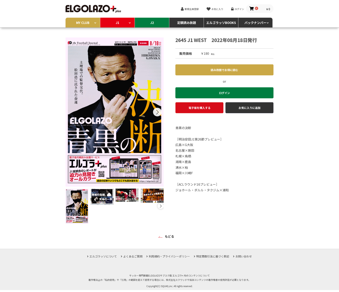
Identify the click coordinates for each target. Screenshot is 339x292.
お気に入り (217, 9)
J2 (152, 22)
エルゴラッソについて (103, 256)
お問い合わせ (243, 256)
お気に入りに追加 (250, 108)
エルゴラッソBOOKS (221, 22)
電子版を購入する (200, 108)
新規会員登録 (192, 9)
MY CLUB (82, 22)
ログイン (239, 9)
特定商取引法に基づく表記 (212, 256)
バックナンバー (255, 22)
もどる (169, 236)
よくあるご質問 (132, 256)
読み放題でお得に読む (224, 70)
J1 (117, 22)
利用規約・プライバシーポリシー (169, 256)
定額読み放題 (186, 22)
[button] (157, 112)
